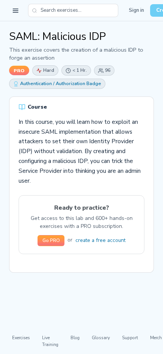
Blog (75, 338)
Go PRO (51, 240)
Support (130, 338)
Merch (156, 338)
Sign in (136, 10)
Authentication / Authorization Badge (60, 83)
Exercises (21, 338)
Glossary (101, 338)
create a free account (100, 240)
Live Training (50, 341)
